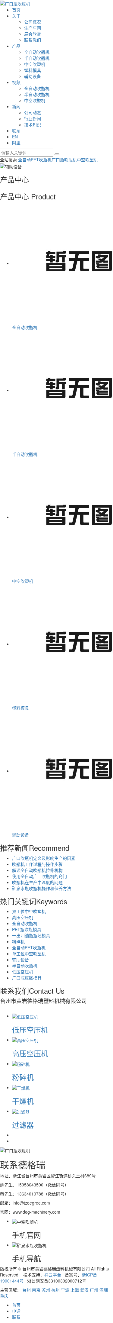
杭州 (55, 1290)
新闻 (16, 106)
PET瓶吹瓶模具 (26, 929)
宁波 (65, 1290)
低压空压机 (22, 972)
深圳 (103, 1290)
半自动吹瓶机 (36, 58)
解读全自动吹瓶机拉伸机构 (37, 870)
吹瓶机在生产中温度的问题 (37, 882)
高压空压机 (22, 917)
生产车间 (32, 28)
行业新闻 (32, 118)
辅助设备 (32, 76)
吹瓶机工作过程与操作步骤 (37, 864)
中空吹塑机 (34, 64)
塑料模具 (32, 70)
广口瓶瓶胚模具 (27, 978)
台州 (26, 1290)
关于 (16, 16)
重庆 (4, 1296)
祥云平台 (52, 1275)
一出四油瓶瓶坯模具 (31, 935)
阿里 (16, 143)
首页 (16, 10)
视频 (16, 82)
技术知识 (32, 124)
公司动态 (32, 112)
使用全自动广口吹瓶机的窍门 (39, 876)
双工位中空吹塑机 (29, 911)
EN (15, 137)
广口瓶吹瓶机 (64, 160)
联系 (16, 130)
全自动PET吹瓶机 (35, 160)
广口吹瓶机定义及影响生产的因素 (43, 858)
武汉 (84, 1290)
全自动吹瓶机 (36, 52)
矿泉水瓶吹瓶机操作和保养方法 (41, 888)
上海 (75, 1290)
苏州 (46, 1290)
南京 (36, 1290)
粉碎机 (18, 941)
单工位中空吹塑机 (29, 953)
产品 (16, 46)
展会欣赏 (32, 34)
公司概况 (32, 22)
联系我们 (32, 40)
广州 (94, 1290)
